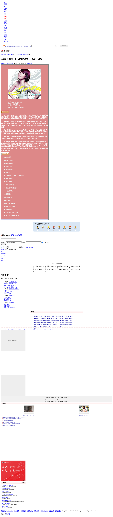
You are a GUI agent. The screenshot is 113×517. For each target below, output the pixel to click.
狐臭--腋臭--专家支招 (54, 318)
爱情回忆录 (7, 306)
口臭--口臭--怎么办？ (67, 316)
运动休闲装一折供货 (67, 322)
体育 (5, 6)
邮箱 (5, 37)
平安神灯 (12, 302)
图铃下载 (3, 279)
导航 (5, 39)
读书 (5, 27)
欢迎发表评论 (16, 235)
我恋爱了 (9, 301)
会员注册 (51, 511)
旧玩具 (6, 299)
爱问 (5, 36)
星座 (5, 30)
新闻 (5, 4)
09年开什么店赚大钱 (41, 324)
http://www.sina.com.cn (7, 63)
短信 (5, 34)
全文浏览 (3, 253)
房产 (5, 22)
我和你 (9, 294)
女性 (5, 25)
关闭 (2, 258)
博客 (5, 15)
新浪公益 (9, 279)
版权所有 (9, 514)
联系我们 (23, 511)
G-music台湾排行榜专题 (21, 54)
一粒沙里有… (13, 282)
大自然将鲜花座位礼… (10, 285)
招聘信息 (30, 511)
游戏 (5, 23)
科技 (5, 13)
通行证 (6, 41)
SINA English (44, 511)
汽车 (5, 20)
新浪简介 (3, 511)
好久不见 (9, 292)
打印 (2, 257)
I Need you (7, 290)
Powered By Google (27, 247)
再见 (9, 299)
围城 (5, 301)
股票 (5, 11)
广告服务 (16, 511)
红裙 (5, 292)
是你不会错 (7, 297)
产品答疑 (58, 511)
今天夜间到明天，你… (10, 283)
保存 (2, 251)
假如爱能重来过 (14, 289)
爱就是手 (12, 295)
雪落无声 (6, 307)
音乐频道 (3, 54)
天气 (5, 32)
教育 (5, 29)
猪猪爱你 (6, 304)
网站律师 (36, 511)
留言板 (3, 250)
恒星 (5, 294)
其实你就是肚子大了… (10, 287)
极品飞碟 (10, 54)
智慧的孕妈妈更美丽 (41, 322)
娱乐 (5, 8)
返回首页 (3, 260)
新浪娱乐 (29, 63)
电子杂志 (14, 279)
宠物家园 (12, 307)
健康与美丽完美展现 (54, 320)
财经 (5, 10)
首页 (5, 3)
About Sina (10, 511)
